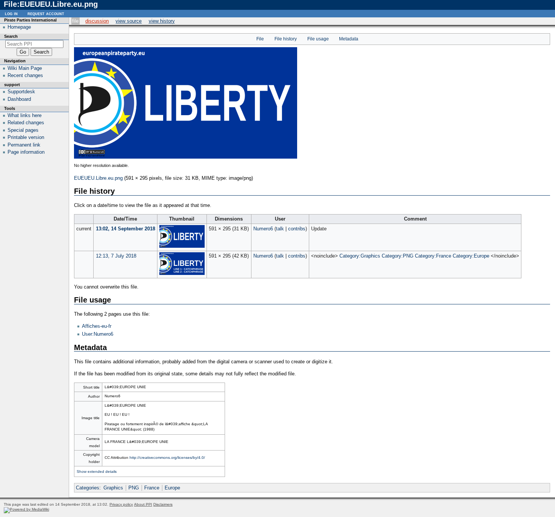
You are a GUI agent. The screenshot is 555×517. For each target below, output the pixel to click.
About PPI (143, 504)
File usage (318, 39)
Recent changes (25, 75)
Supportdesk (21, 91)
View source (129, 21)
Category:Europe (471, 256)
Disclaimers (163, 504)
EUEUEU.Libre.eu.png (98, 178)
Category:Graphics (359, 256)
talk (280, 228)
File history (285, 39)
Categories (87, 488)
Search (11, 36)
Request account (46, 13)
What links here (25, 115)
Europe (172, 488)
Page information (26, 152)
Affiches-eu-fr (96, 326)
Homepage (19, 27)
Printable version (26, 137)
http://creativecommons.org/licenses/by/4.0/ (167, 457)
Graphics (113, 488)
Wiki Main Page (25, 68)
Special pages (23, 130)
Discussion (97, 21)
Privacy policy (121, 504)
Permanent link (24, 145)
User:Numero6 (97, 334)
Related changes (26, 122)
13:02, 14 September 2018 (125, 228)
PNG (133, 488)
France (151, 488)
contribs (296, 228)
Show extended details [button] (97, 471)
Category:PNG (397, 256)
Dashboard (19, 99)
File (75, 21)
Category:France (433, 256)
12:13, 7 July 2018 (116, 256)
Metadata (348, 39)
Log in (11, 13)
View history (162, 21)
